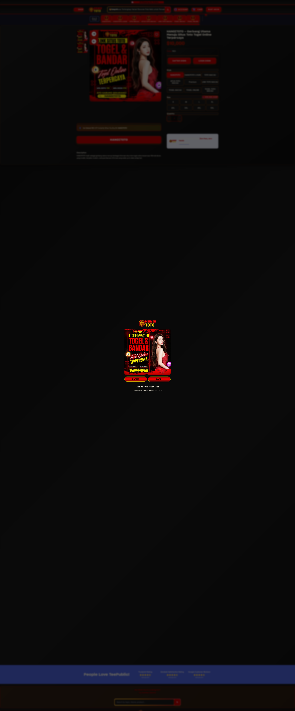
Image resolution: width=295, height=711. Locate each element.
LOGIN (159, 379)
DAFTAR (135, 379)
